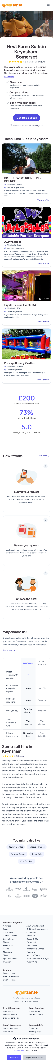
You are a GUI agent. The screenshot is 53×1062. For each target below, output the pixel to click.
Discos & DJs (32, 939)
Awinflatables (12, 241)
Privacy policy (35, 1032)
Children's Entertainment (37, 929)
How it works (9, 1011)
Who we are (8, 1032)
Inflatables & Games (35, 949)
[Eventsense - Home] (12, 5)
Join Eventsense (36, 1014)
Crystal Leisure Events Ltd (20, 304)
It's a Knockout (26, 861)
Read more (9, 76)
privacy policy (20, 1050)
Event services (9, 980)
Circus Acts (8, 932)
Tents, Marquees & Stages (37, 958)
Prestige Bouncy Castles (19, 363)
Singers (6, 955)
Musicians (30, 952)
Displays (6, 942)
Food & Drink (32, 945)
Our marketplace (10, 1028)
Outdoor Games (18, 854)
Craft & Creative (10, 935)
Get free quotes (26, 117)
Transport (7, 962)
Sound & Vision (32, 955)
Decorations (8, 939)
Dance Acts (31, 935)
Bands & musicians (11, 976)
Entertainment (9, 973)
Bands (5, 929)
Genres (6, 949)
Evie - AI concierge (11, 1018)
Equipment (31, 942)
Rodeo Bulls (37, 854)
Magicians (7, 952)
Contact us (33, 1028)
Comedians (31, 932)
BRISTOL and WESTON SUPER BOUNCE (22, 179)
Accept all (14, 1057)
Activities (7, 926)
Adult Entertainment (35, 926)
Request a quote (10, 1014)
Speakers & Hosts (10, 958)
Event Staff (8, 945)
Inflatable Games (37, 847)
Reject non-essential (34, 1057)
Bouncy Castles (15, 847)
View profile (43, 200)
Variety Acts (31, 962)
